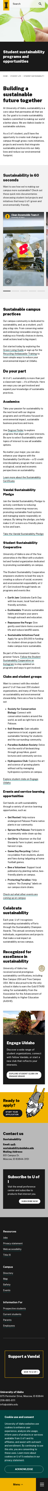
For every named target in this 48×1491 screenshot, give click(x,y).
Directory (8, 1273)
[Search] (40, 3)
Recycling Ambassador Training (20, 353)
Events (6, 1290)
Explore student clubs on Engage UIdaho (23, 1075)
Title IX (7, 1255)
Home (5, 76)
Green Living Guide (13, 350)
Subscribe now (30, 1201)
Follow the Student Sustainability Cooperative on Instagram (22, 660)
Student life (15, 76)
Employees (9, 1325)
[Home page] (6, 5)
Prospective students (14, 1308)
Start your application (12, 1113)
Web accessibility (12, 1249)
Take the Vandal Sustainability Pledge (23, 534)
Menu (16, 1484)
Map (5, 1278)
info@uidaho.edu (9, 1404)
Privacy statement (13, 1243)
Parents (7, 1320)
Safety (6, 1284)
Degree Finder (16, 430)
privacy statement (14, 1460)
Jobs (5, 1237)
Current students (12, 1314)
